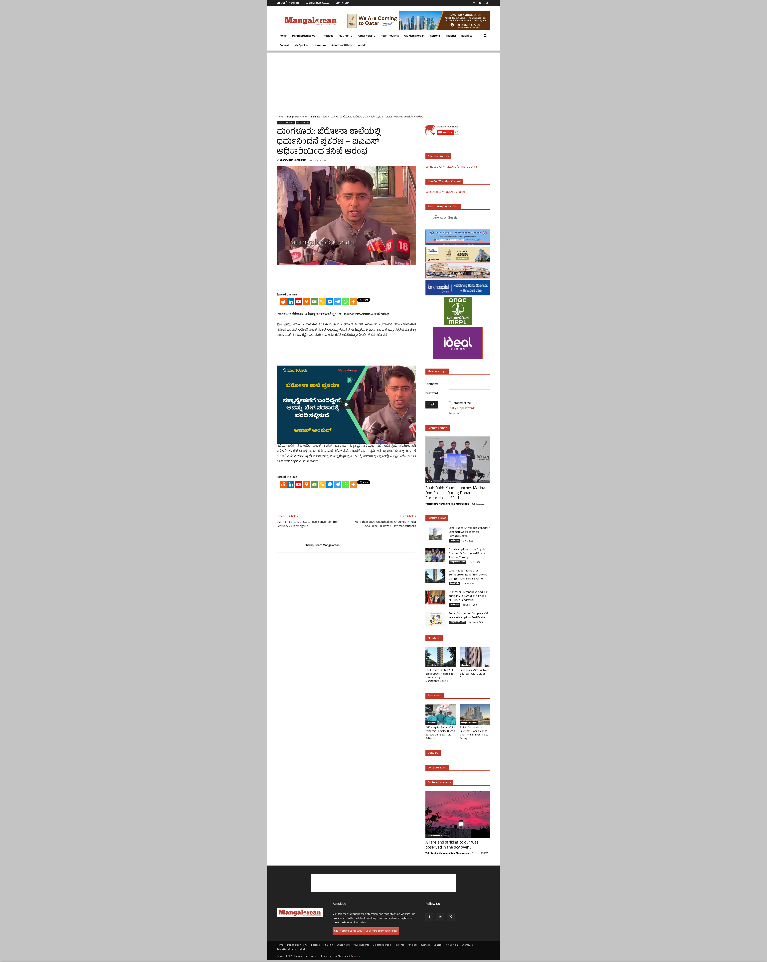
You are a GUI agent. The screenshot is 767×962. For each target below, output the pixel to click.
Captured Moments (439, 782)
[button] (485, 36)
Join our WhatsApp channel (444, 181)
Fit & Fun (344, 36)
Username (432, 384)
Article (429, 481)
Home (283, 36)
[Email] (314, 301)
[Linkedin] (290, 301)
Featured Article (437, 428)
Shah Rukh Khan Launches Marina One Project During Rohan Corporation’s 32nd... (455, 493)
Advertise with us (438, 156)
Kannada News (319, 117)
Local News (454, 540)
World (361, 45)
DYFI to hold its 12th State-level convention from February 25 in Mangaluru (308, 524)
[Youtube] (298, 301)
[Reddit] (283, 301)
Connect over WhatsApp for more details (451, 167)
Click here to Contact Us (348, 931)
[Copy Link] (322, 301)
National (451, 36)
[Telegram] (337, 301)
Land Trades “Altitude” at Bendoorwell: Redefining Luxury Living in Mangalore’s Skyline (468, 575)
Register (454, 413)
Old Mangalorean (414, 36)
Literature (320, 45)
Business (466, 36)
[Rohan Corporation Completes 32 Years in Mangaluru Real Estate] (435, 619)
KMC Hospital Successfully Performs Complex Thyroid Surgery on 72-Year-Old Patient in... (440, 733)
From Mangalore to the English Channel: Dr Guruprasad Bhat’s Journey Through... (467, 553)
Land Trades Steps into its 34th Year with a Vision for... (474, 674)
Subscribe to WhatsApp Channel (445, 192)
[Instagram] (481, 3)
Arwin (357, 956)
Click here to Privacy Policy (381, 931)
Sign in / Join (342, 3)
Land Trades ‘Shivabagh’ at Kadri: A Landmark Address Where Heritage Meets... (469, 532)
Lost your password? (462, 408)
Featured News (437, 518)
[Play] (346, 404)
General (284, 45)
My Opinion (301, 45)
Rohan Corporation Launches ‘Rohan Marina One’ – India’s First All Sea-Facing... (474, 733)
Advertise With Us (341, 45)
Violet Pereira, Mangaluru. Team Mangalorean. (447, 504)
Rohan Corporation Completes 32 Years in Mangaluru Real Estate (468, 615)
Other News (365, 36)
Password (431, 393)
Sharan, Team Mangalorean (293, 160)
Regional (435, 36)
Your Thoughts (390, 36)
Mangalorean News (303, 36)
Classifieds (454, 583)
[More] (353, 301)
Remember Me (461, 403)
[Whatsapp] (345, 301)
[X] (487, 3)
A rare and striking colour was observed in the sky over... (451, 845)
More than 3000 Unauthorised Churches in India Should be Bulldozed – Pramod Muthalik (385, 524)
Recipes (328, 36)
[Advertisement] (383, 80)
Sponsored (434, 696)
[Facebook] (474, 3)
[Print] (306, 301)
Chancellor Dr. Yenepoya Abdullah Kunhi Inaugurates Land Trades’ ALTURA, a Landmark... (469, 596)
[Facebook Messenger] (329, 301)
